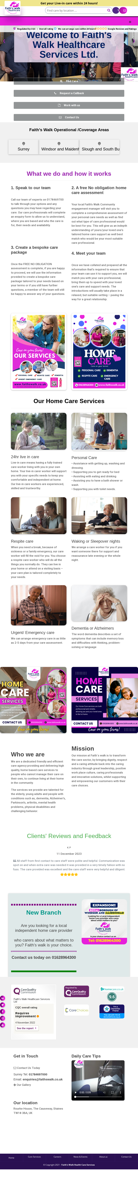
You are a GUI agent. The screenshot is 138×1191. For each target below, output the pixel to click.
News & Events (81, 1156)
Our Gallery (23, 1084)
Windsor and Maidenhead (64, 149)
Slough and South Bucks (104, 149)
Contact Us (126, 1156)
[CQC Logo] (25, 994)
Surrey (23, 149)
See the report (25, 1028)
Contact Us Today (28, 1068)
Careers (57, 1156)
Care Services (34, 1156)
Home (11, 1157)
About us (103, 1156)
